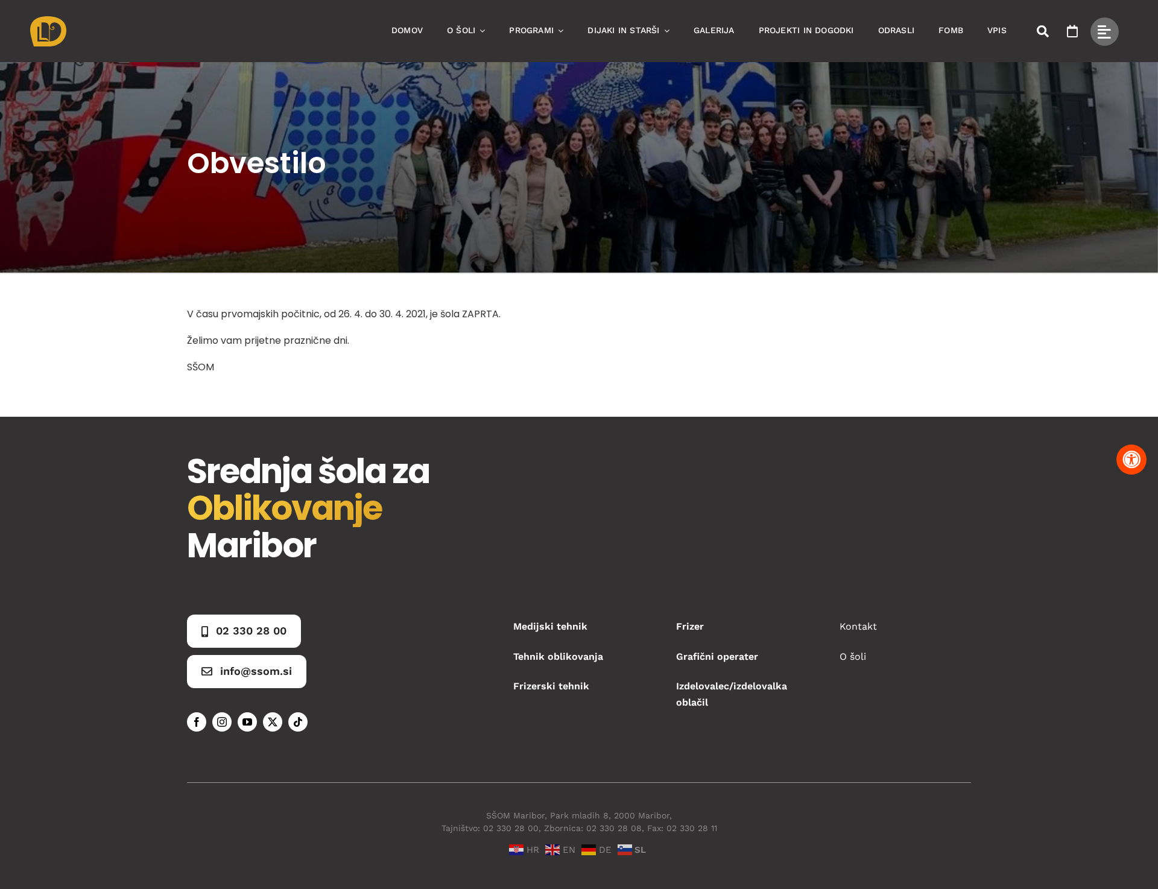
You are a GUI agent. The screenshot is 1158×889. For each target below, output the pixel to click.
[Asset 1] (48, 21)
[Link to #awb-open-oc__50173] (1043, 31)
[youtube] (247, 722)
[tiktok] (298, 722)
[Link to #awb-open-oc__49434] (1104, 31)
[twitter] (272, 722)
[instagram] (222, 722)
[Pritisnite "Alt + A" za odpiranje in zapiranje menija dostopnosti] (1131, 459)
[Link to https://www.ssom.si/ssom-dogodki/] (1072, 31)
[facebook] (196, 722)
